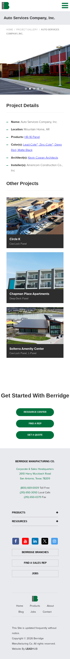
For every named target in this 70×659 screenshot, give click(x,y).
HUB (32, 648)
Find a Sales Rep (35, 562)
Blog (21, 611)
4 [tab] (39, 90)
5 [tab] (43, 90)
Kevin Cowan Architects (43, 158)
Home (19, 605)
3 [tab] (35, 90)
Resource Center (35, 412)
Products (35, 605)
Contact (47, 611)
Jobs (35, 573)
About (50, 605)
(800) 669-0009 (30, 487)
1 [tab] (27, 90)
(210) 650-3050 (29, 492)
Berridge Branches (35, 552)
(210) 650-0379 (32, 497)
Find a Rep (35, 423)
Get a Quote (35, 435)
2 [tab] (31, 90)
